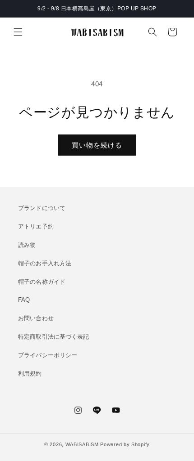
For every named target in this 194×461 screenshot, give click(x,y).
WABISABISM (82, 444)
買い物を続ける (97, 145)
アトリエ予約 (36, 226)
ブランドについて (41, 208)
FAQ (24, 299)
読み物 (27, 245)
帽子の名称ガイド (41, 281)
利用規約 (30, 373)
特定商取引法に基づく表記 (53, 336)
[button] (18, 32)
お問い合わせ (36, 318)
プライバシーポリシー (47, 355)
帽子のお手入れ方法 (44, 263)
